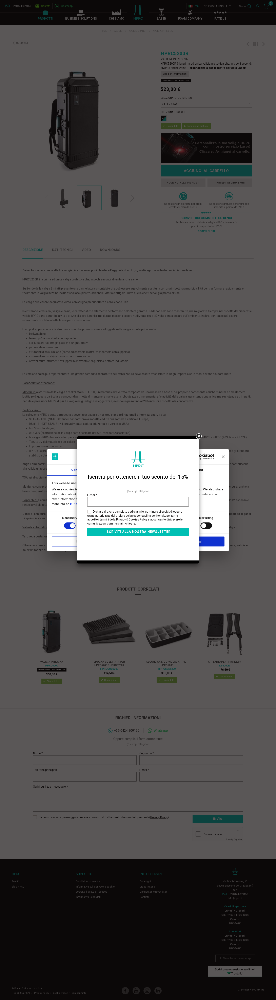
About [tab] (198, 470)
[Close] (198, 436)
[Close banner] (223, 456)
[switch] (206, 525)
